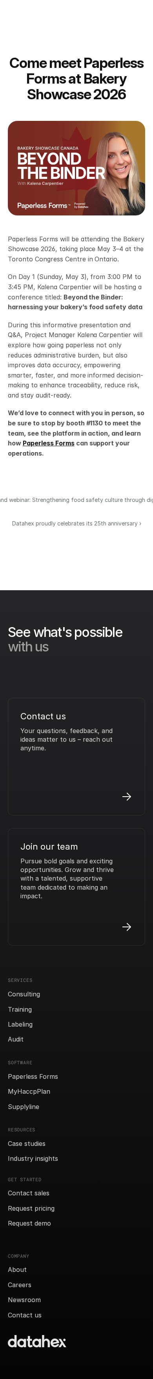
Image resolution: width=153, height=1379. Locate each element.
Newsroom (24, 1300)
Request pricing (31, 1208)
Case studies (27, 1143)
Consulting (24, 994)
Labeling (20, 1024)
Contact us (25, 1315)
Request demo (29, 1223)
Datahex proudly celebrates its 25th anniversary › (76, 523)
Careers (19, 1285)
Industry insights (33, 1158)
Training (20, 1009)
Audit (16, 1039)
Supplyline (23, 1107)
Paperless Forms (33, 1076)
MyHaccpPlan (29, 1091)
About (17, 1269)
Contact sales (28, 1193)
